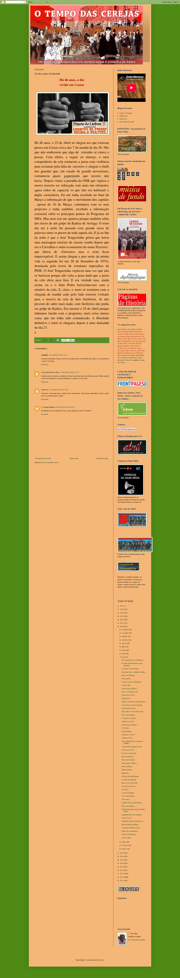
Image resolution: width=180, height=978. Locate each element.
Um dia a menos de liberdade (131, 682)
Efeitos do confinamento (130, 831)
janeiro (124, 849)
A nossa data (126, 685)
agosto (124, 643)
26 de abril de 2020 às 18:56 (58, 389)
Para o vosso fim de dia (129, 783)
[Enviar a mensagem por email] (62, 340)
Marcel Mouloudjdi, (137, 355)
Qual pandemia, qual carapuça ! (132, 814)
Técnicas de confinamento (130, 776)
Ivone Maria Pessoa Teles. (50, 372)
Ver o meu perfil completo (136, 940)
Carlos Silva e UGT (128, 695)
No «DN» (125, 789)
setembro (125, 640)
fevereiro (125, 845)
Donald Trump (126, 731)
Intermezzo (125, 773)
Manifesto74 (124, 116)
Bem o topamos (127, 766)
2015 (122, 867)
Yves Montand (122, 357)
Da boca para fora (127, 756)
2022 (122, 619)
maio (124, 653)
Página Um (123, 119)
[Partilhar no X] (68, 340)
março (124, 842)
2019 (122, 853)
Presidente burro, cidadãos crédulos (133, 672)
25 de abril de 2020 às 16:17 (58, 355)
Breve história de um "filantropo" (133, 660)
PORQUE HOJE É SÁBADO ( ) (133, 821)
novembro (125, 633)
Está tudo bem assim (128, 708)
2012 (122, 877)
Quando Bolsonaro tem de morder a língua (133, 810)
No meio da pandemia (129, 779)
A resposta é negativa (129, 718)
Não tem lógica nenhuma (130, 824)
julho (124, 646)
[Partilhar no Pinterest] (73, 340)
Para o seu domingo (128, 675)
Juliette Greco (133, 357)
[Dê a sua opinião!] (65, 340)
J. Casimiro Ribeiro (48, 407)
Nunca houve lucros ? (129, 786)
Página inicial (73, 458)
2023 (122, 616)
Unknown (45, 389)
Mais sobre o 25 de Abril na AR (132, 711)
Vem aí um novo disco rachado (132, 705)
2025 (122, 609)
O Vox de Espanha (128, 796)
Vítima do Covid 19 (128, 734)
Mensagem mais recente (43, 458)
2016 (122, 863)
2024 (122, 613)
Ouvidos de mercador (129, 834)
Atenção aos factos (128, 721)
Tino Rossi (129, 360)
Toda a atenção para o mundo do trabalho (132, 742)
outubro (125, 636)
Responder (44, 364)
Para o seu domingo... (129, 715)
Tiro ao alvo (126, 799)
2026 (122, 606)
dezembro (125, 629)
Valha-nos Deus (127, 738)
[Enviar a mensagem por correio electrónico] (58, 340)
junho (124, 650)
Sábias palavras (127, 769)
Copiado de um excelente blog (132, 802)
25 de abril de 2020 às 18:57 (69, 372)
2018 (122, 856)
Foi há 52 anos (126, 818)
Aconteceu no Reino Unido (131, 828)
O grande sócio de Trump (130, 668)
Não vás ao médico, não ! (130, 692)
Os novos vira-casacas (129, 753)
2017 (122, 860)
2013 (122, 873)
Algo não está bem (128, 750)
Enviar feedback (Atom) (51, 462)
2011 (122, 880)
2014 (122, 870)
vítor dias (134, 933)
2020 (122, 626)
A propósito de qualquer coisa (132, 746)
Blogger (101, 960)
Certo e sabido (126, 838)
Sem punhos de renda (127, 121)
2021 (122, 623)
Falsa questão (126, 678)
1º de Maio (125, 728)
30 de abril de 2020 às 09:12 (65, 407)
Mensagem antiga (102, 458)
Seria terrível (126, 698)
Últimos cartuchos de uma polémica (133, 701)
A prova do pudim (128, 793)
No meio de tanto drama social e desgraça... (132, 664)
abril (123, 657)
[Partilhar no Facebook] (70, 340)
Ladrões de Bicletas (126, 113)
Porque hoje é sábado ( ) (130, 688)
